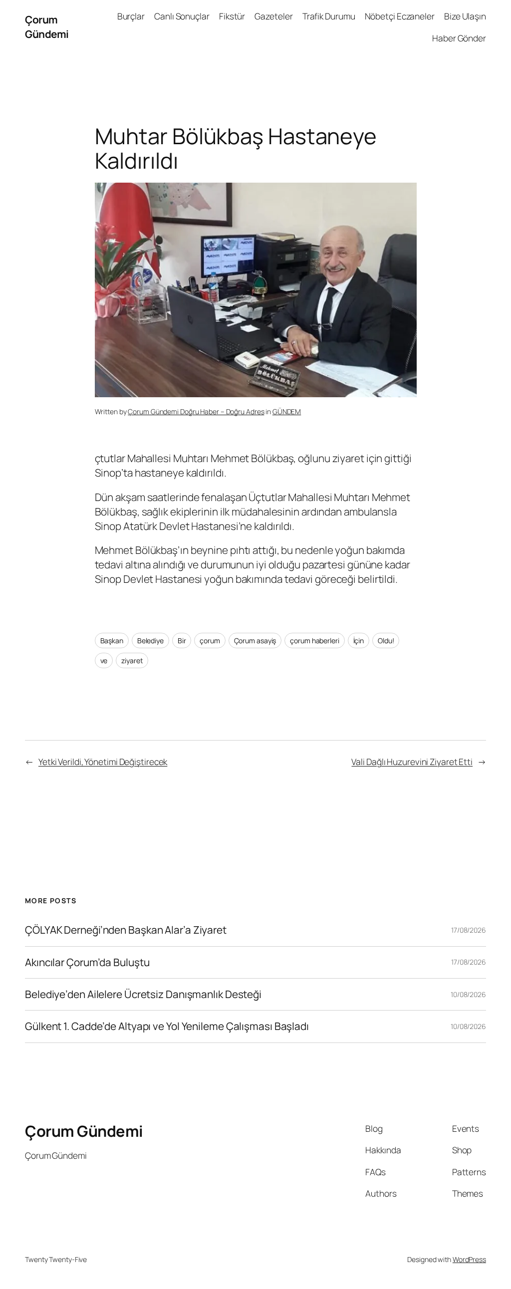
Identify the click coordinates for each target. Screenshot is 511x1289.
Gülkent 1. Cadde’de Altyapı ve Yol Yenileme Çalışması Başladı (167, 1026)
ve (104, 660)
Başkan (111, 640)
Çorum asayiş (255, 640)
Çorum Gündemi (47, 26)
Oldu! (386, 640)
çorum (210, 640)
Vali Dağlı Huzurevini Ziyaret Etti (412, 762)
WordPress (469, 1259)
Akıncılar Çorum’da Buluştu (87, 962)
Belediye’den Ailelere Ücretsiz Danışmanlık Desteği (143, 994)
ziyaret (132, 660)
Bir (182, 640)
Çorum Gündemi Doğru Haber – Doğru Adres (196, 411)
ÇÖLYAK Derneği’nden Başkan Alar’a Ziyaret (126, 930)
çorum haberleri (314, 640)
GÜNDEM (286, 411)
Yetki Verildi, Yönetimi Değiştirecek (102, 762)
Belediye (150, 640)
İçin (358, 640)
